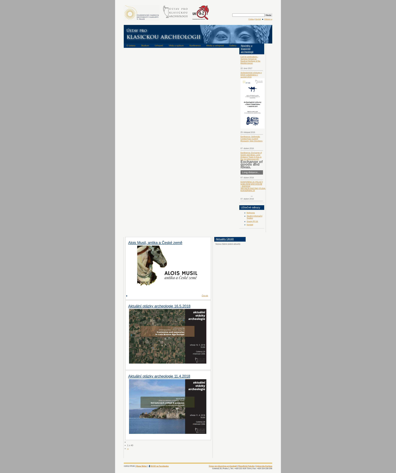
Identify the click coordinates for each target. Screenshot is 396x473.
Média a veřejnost (215, 45)
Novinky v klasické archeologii (247, 48)
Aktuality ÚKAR (225, 239)
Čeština (251, 19)
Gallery (232, 45)
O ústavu (131, 45)
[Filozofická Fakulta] (141, 19)
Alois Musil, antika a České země (155, 243)
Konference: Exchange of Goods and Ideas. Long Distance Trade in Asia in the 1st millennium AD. (251, 156)
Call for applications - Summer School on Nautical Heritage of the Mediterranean (250, 60)
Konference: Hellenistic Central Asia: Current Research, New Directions (252, 139)
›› (128, 448)
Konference (195, 45)
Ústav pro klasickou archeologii (223, 466)
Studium (145, 45)
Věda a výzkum (176, 45)
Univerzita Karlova (264, 466)
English (258, 19)
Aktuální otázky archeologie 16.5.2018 (159, 306)
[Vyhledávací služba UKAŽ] (200, 19)
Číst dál (205, 296)
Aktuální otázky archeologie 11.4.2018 (159, 376)
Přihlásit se (268, 19)
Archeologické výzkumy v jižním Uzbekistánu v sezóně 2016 (251, 75)
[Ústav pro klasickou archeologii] (175, 19)
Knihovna (251, 213)
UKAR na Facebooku (159, 466)
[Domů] (198, 41)
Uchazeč (159, 45)
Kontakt (250, 225)
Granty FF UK (252, 221)
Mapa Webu (141, 466)
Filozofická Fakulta (246, 466)
